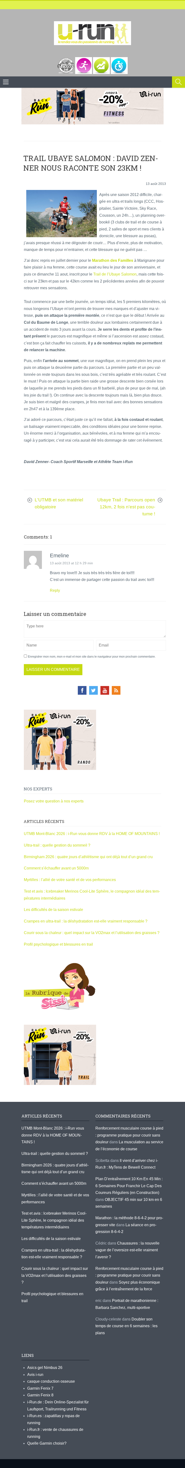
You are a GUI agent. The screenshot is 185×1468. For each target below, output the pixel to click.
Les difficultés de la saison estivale (53, 910)
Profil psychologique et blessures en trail (58, 944)
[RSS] (116, 690)
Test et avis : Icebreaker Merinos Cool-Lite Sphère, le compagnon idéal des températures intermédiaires (53, 1220)
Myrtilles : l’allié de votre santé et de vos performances (70, 880)
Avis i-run (35, 1375)
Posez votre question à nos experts (54, 801)
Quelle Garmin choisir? (46, 1443)
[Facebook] (82, 690)
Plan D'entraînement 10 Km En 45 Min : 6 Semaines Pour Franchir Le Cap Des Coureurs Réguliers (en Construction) (129, 1186)
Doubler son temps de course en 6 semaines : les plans (126, 1326)
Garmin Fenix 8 (40, 1395)
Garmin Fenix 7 (40, 1388)
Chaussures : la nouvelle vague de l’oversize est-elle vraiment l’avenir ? (127, 1250)
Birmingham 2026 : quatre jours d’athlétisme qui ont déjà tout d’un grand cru (88, 857)
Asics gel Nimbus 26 (44, 1368)
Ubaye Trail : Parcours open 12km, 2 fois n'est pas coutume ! (126, 506)
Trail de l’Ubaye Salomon (115, 274)
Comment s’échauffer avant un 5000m (57, 868)
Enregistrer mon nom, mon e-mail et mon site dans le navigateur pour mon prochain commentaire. (92, 656)
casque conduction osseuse (51, 1381)
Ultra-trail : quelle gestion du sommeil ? (57, 845)
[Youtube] (104, 690)
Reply (55, 590)
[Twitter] (93, 690)
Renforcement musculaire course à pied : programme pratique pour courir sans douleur (129, 1135)
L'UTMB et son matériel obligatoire (59, 503)
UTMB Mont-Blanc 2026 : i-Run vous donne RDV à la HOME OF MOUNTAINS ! (92, 834)
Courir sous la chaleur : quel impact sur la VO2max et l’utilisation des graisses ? (91, 933)
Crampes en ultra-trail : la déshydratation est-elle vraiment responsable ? (85, 921)
